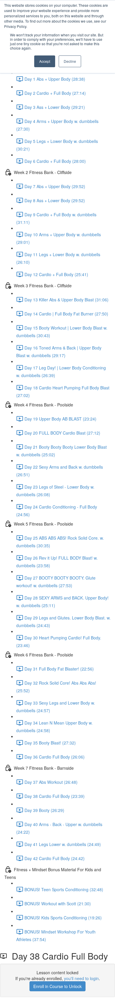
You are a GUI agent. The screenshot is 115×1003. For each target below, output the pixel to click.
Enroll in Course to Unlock (57, 986)
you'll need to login (81, 978)
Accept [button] (44, 61)
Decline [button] (70, 61)
